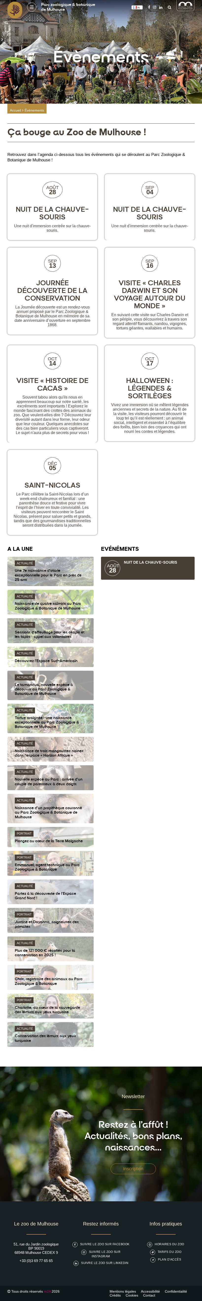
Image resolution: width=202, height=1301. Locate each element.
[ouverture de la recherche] (168, 7)
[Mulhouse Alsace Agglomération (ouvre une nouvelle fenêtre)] (185, 9)
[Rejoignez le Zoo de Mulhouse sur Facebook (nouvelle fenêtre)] (149, 7)
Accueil (15, 110)
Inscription (133, 1168)
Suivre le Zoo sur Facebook (105, 1244)
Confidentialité (176, 1291)
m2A (47, 1291)
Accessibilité (150, 1291)
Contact (149, 1295)
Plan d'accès (169, 1259)
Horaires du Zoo (169, 1244)
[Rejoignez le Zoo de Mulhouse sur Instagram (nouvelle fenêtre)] (154, 7)
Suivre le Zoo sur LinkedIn (104, 1263)
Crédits (115, 1295)
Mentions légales (123, 1291)
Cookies (132, 1295)
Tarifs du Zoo (170, 1252)
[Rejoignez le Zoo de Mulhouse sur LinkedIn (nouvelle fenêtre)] (160, 7)
